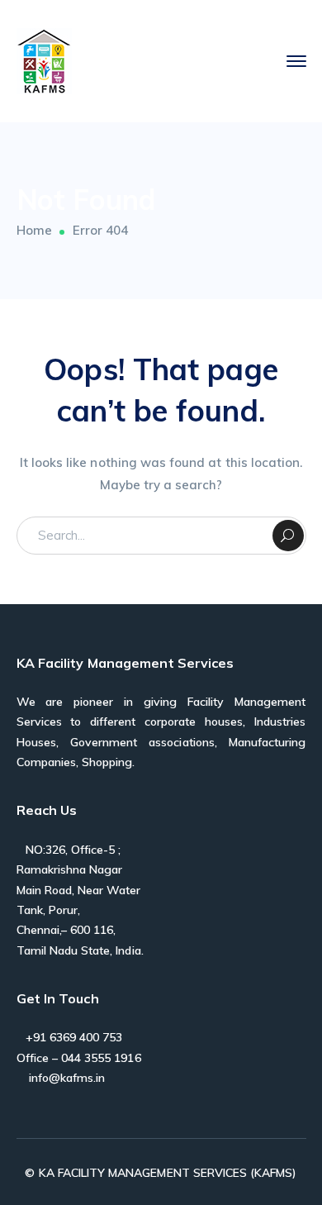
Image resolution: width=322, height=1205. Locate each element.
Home (34, 230)
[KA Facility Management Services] (44, 60)
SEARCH (288, 535)
